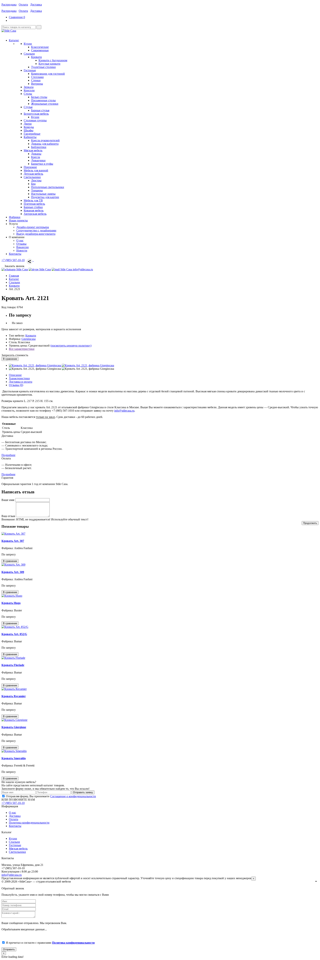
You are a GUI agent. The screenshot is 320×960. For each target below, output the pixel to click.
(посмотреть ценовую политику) (70, 345)
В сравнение (10, 358)
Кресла (35, 157)
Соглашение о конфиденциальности (73, 796)
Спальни (14, 841)
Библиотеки (38, 147)
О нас (20, 240)
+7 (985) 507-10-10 (13, 260)
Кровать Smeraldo (13, 758)
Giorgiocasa (28, 338)
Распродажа (8, 4)
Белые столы (39, 97)
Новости (21, 250)
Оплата (23, 4)
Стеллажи (37, 77)
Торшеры (37, 190)
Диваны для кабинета (45, 143)
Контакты (15, 825)
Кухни (35, 117)
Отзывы (21, 243)
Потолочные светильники (47, 187)
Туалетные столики (43, 67)
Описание (15, 375)
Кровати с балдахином (53, 60)
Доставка (36, 4)
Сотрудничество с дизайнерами (36, 230)
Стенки (36, 80)
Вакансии (22, 247)
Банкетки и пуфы (42, 163)
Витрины (37, 83)
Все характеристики (21, 348)
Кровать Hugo (11, 603)
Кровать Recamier (13, 696)
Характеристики (19, 378)
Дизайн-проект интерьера (32, 227)
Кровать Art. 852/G (14, 634)
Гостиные (15, 845)
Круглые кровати (49, 63)
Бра (33, 183)
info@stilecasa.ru (124, 410)
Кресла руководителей (45, 140)
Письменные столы (43, 100)
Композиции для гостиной (48, 73)
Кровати (36, 57)
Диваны (36, 153)
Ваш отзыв (8, 516)
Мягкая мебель (18, 848)
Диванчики (38, 160)
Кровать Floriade (12, 665)
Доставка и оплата (20, 381)
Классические (40, 47)
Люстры (36, 180)
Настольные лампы (43, 193)
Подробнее (8, 455)
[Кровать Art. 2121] (35, 365)
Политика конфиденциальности (29, 822)
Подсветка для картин (45, 197)
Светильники (17, 851)
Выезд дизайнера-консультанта (35, 233)
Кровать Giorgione (13, 727)
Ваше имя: (8, 499)
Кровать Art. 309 (12, 572)
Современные (40, 50)
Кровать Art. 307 (12, 540)
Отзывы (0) (16, 385)
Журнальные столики (44, 103)
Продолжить (310, 523)
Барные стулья (40, 110)
